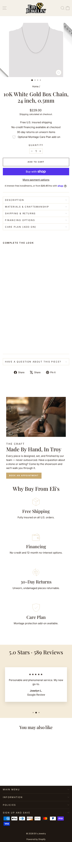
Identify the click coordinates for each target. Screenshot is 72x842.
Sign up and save (16, 812)
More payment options (36, 179)
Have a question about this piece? (33, 361)
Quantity (36, 145)
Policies (9, 805)
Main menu (11, 789)
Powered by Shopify (36, 839)
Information (13, 797)
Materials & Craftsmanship (27, 206)
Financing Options (20, 220)
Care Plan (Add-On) (20, 226)
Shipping (23, 114)
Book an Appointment (24, 475)
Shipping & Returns (20, 213)
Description (14, 200)
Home (35, 86)
